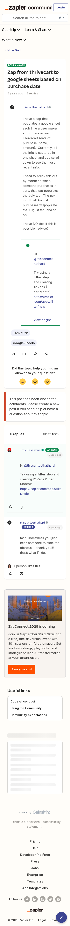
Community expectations (28, 715)
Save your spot (21, 669)
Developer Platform (35, 855)
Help (35, 848)
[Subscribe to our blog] (43, 899)
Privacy (55, 920)
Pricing (35, 841)
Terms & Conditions (25, 822)
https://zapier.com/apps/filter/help (43, 302)
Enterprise (35, 875)
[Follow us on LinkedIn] (35, 899)
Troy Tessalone (30, 450)
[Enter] (6, 18)
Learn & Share (36, 30)
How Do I (13, 50)
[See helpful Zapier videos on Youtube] (58, 899)
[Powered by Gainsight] (35, 813)
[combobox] (35, 18)
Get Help (9, 30)
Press (35, 861)
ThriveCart (20, 333)
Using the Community (26, 708)
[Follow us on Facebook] (27, 899)
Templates (35, 881)
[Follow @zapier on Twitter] (50, 899)
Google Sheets (24, 343)
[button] (60, 7)
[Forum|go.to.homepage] (26, 7)
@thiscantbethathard (39, 465)
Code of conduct (22, 701)
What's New (12, 40)
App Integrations (35, 888)
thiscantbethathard (35, 107)
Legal (42, 920)
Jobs (35, 868)
